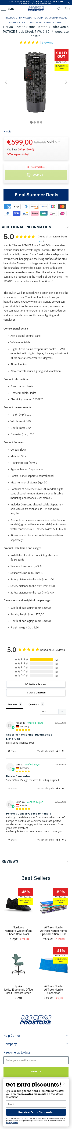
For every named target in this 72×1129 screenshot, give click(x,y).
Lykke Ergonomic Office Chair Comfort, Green (18, 991)
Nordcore (18, 927)
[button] (58, 751)
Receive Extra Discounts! (36, 1112)
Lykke (18, 986)
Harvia (7, 131)
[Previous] (6, 82)
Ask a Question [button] (37, 692)
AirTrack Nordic (53, 927)
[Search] (59, 8)
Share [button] (13, 751)
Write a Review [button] (37, 684)
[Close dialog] (64, 1083)
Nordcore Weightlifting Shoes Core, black (18, 932)
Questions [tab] (33, 704)
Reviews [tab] (12, 704)
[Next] (66, 82)
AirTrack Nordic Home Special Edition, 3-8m (53, 932)
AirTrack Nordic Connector (53, 991)
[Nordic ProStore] (36, 8)
